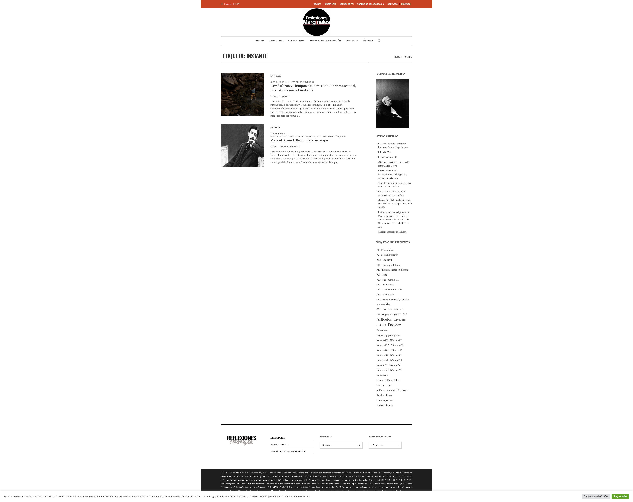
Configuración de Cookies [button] (596, 496)
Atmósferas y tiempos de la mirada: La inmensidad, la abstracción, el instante (313, 88)
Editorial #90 (384, 152)
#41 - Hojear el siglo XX (389, 314)
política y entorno (386, 390)
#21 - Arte (382, 274)
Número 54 (396, 360)
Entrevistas (382, 330)
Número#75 (397, 345)
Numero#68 (382, 340)
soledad (321, 136)
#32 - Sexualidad (385, 294)
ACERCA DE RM (279, 444)
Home (397, 57)
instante (283, 136)
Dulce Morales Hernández (286, 147)
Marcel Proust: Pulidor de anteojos (299, 140)
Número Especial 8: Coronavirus (388, 382)
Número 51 (382, 360)
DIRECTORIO (277, 437)
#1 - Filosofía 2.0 (385, 249)
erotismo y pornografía (388, 335)
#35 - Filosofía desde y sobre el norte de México (393, 302)
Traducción (333, 136)
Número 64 (308, 82)
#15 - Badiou (384, 260)
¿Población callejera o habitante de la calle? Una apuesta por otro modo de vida (395, 204)
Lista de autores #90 (387, 157)
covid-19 (381, 325)
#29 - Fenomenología (388, 279)
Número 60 (395, 370)
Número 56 (302, 136)
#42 (405, 314)
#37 (384, 309)
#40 (401, 309)
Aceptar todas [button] (620, 496)
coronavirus (400, 319)
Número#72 (383, 345)
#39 (396, 309)
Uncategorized (385, 400)
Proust (312, 136)
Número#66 (396, 340)
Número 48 (395, 355)
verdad (343, 136)
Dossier (274, 136)
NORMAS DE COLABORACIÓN (287, 451)
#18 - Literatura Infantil (389, 264)
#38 (390, 309)
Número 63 (382, 375)
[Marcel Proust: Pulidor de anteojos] (242, 145)
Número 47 (382, 355)
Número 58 (382, 370)
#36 (378, 309)
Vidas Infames (385, 405)
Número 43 (396, 350)
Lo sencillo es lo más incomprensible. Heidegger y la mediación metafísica (392, 174)
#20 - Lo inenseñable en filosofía (392, 269)
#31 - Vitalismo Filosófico (390, 289)
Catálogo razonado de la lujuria (392, 232)
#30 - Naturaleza (385, 284)
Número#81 (383, 350)
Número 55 (382, 365)
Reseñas (402, 390)
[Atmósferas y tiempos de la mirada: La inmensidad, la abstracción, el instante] (242, 94)
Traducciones (384, 395)
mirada (292, 136)
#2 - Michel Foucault (387, 254)
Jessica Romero (281, 97)
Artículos (297, 82)
